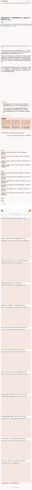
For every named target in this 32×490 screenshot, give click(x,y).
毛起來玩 (6, 3)
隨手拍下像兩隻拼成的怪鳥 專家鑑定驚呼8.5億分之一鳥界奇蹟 (15, 109)
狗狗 (10, 115)
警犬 (2, 115)
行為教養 (10, 3)
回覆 (29, 210)
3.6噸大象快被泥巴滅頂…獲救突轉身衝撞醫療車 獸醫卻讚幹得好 (15, 108)
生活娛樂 (13, 3)
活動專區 (27, 3)
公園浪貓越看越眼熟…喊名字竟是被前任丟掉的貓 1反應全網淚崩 (15, 104)
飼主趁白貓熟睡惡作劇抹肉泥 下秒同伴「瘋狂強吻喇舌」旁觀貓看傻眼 (16, 112)
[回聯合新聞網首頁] (2, 1)
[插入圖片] (27, 210)
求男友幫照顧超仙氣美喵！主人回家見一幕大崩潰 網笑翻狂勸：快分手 (16, 106)
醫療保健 (17, 3)
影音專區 (24, 3)
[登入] (29, 1)
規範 (2, 210)
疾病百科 (20, 3)
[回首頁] (4, 1)
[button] (26, 1)
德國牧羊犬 (6, 115)
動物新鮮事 (3, 3)
